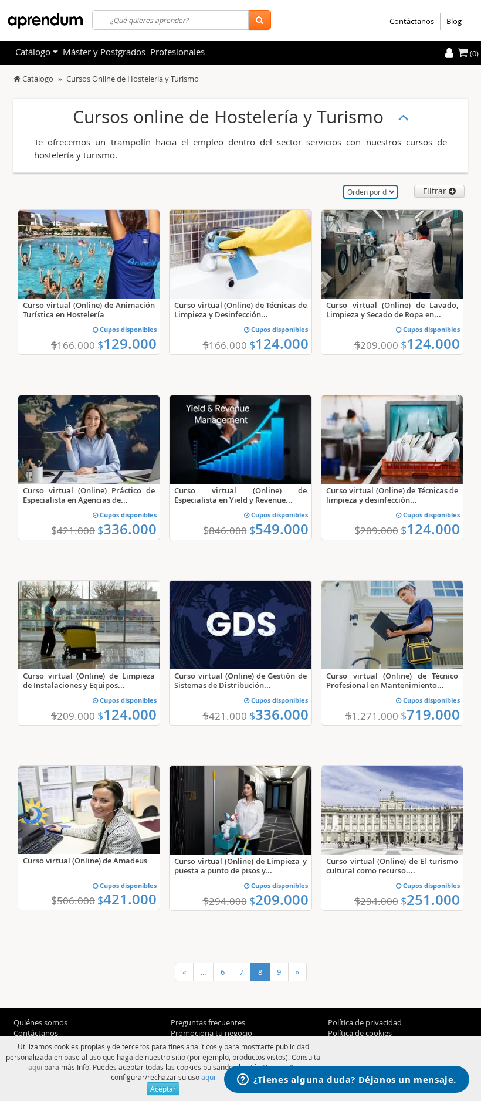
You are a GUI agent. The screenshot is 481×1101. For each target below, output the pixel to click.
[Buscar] (259, 20)
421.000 (127, 899)
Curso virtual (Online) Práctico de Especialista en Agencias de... (89, 495)
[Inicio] (17, 78)
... (203, 972)
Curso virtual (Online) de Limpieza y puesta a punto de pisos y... (240, 866)
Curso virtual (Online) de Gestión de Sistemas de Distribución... (240, 680)
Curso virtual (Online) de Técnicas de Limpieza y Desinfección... (240, 310)
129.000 (127, 343)
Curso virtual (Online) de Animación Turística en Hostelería (89, 310)
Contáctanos (411, 21)
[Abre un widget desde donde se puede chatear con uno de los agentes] (346, 1080)
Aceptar (163, 1088)
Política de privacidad (365, 1022)
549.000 (279, 529)
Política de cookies (360, 1033)
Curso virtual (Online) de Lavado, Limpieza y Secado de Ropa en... (392, 310)
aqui (35, 1067)
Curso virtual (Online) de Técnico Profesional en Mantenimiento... (392, 680)
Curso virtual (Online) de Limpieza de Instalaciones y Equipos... (89, 680)
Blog (454, 21)
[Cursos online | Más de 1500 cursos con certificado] (45, 21)
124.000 (279, 343)
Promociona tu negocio (211, 1033)
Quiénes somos (40, 1022)
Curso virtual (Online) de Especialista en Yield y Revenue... (240, 495)
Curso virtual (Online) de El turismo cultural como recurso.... (392, 866)
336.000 (127, 529)
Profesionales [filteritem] (177, 51)
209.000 (279, 899)
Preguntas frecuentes (208, 1022)
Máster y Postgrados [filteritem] (104, 51)
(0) (473, 53)
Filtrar (436, 191)
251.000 (430, 899)
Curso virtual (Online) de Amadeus (85, 860)
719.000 (430, 714)
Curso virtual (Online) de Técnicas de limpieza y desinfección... (392, 495)
